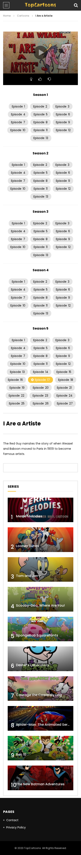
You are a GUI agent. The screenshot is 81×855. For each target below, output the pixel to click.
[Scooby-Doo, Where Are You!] (40, 599)
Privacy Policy (16, 827)
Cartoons (23, 15)
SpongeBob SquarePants (37, 635)
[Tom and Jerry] (40, 569)
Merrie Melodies (29, 516)
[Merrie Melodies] (40, 510)
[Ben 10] (40, 748)
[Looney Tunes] (40, 539)
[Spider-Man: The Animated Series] (40, 718)
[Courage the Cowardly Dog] (40, 688)
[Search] (76, 5)
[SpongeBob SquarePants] (40, 629)
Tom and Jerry (28, 575)
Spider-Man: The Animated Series (44, 724)
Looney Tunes (27, 546)
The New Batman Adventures (40, 784)
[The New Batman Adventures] (40, 778)
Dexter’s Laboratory (32, 665)
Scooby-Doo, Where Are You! (40, 605)
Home (7, 15)
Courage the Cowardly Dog (39, 695)
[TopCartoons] (40, 5)
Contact (12, 820)
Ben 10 (21, 754)
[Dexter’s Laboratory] (40, 658)
